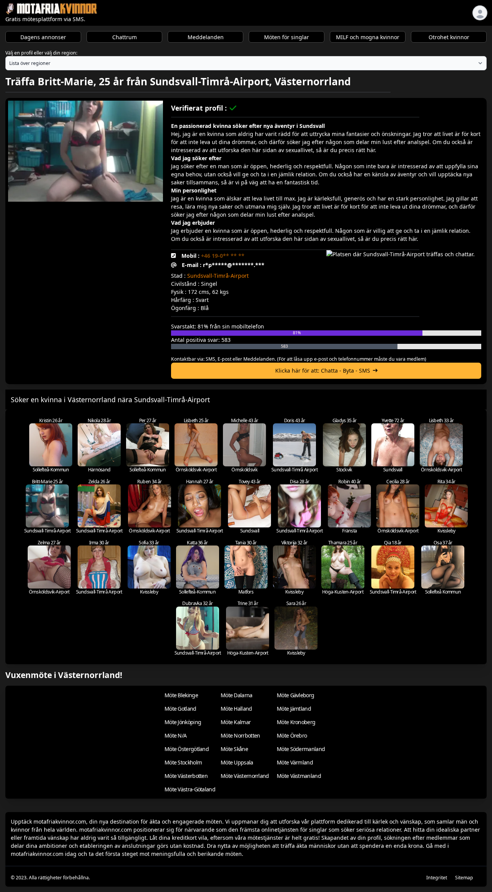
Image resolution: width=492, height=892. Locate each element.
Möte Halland (236, 708)
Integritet (436, 877)
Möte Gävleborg (295, 695)
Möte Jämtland (294, 708)
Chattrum (124, 37)
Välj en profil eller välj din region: (41, 53)
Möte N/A (175, 735)
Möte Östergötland (187, 749)
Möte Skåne (234, 749)
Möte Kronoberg (296, 722)
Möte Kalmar (236, 722)
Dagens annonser (43, 37)
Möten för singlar (286, 37)
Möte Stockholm (183, 762)
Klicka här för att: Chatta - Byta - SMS (322, 370)
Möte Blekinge (181, 695)
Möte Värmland (295, 762)
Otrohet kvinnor (449, 37)
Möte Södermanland (301, 749)
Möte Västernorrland (245, 775)
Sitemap (464, 877)
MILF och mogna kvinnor (367, 37)
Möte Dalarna (237, 695)
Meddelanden (206, 37)
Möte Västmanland (299, 775)
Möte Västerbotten (186, 775)
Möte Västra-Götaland (190, 789)
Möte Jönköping (183, 722)
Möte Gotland (180, 708)
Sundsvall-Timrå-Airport (218, 275)
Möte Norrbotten (240, 735)
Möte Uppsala (237, 762)
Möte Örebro (292, 735)
